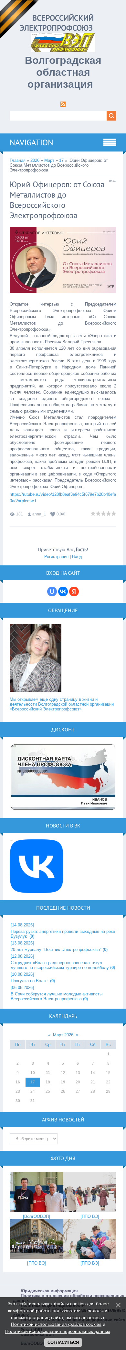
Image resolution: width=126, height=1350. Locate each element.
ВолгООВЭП (36, 1216)
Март (49, 160)
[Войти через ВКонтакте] (63, 591)
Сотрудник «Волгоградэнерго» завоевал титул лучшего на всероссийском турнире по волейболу (60, 965)
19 (63, 1082)
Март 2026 (63, 1034)
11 (48, 1073)
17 (61, 160)
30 (18, 1101)
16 (18, 1082)
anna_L (39, 514)
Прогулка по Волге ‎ (30, 980)
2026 (34, 160)
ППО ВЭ (90, 1216)
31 (32, 1101)
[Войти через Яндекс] (74, 591)
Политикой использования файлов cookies (56, 1324)
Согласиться (63, 1342)
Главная (18, 160)
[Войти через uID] (52, 591)
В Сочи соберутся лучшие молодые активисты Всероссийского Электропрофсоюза (56, 996)
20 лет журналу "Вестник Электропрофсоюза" (56, 949)
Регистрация (56, 556)
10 (32, 1073)
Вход (77, 556)
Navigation (31, 142)
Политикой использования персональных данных (57, 1331)
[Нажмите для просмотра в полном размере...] (63, 298)
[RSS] (63, 105)
